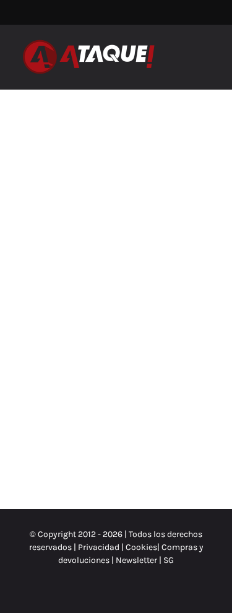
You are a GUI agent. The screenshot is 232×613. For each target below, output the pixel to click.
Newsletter (137, 560)
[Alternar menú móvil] (208, 50)
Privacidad (98, 547)
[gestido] (66, 166)
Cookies (141, 547)
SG (168, 560)
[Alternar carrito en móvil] (186, 50)
